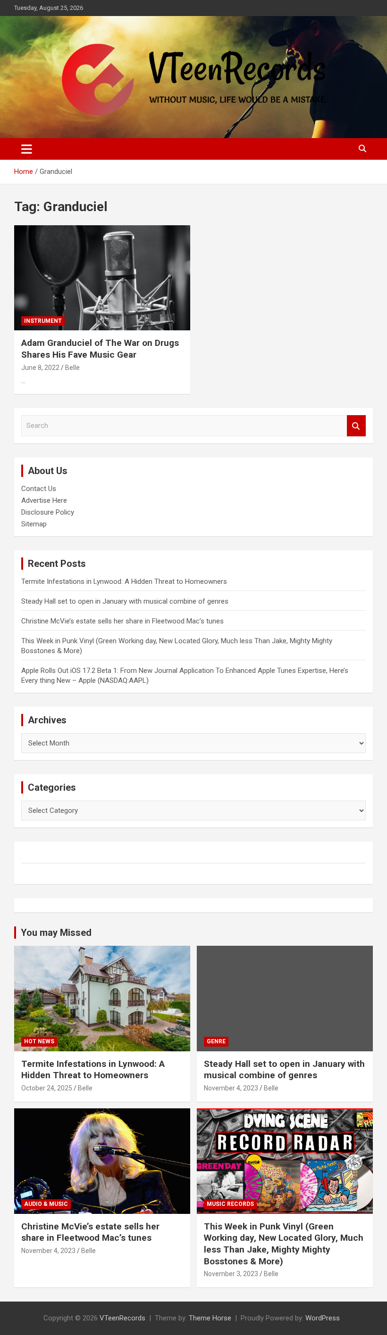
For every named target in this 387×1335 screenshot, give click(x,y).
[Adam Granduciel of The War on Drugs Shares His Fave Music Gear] (102, 278)
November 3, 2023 (231, 1274)
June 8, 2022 (40, 367)
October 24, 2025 (46, 1088)
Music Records (230, 1204)
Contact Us (38, 488)
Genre (216, 1041)
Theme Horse (210, 1318)
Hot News (39, 1041)
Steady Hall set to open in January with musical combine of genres (124, 601)
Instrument (43, 321)
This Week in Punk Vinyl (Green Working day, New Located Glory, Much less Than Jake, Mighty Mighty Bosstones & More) (283, 1244)
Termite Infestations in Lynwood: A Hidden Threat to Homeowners (124, 581)
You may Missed (56, 932)
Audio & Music (46, 1204)
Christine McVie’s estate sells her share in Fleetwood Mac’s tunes (122, 621)
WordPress (322, 1318)
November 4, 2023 (231, 1088)
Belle (72, 367)
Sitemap (34, 524)
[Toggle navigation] (26, 149)
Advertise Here (44, 500)
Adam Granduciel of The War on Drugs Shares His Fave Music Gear (100, 348)
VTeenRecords (122, 1318)
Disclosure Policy (47, 512)
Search (356, 425)
